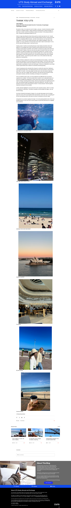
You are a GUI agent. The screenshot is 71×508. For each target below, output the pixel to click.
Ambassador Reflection (30, 10)
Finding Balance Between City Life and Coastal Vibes (52, 439)
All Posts (12, 10)
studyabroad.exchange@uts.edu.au (41, 496)
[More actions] (54, 17)
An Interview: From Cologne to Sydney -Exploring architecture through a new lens (35, 439)
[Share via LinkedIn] (21, 417)
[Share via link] (24, 417)
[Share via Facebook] (16, 417)
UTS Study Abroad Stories (40, 10)
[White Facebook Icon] (55, 6)
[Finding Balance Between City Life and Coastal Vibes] (52, 432)
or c (30, 496)
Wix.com (26, 505)
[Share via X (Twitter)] (19, 417)
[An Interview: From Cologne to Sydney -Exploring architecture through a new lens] (35, 432)
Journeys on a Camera (20, 10)
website (28, 496)
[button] (58, 10)
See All (59, 426)
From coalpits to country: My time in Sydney (18, 439)
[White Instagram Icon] (57, 6)
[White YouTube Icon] (59, 6)
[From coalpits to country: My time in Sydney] (18, 432)
